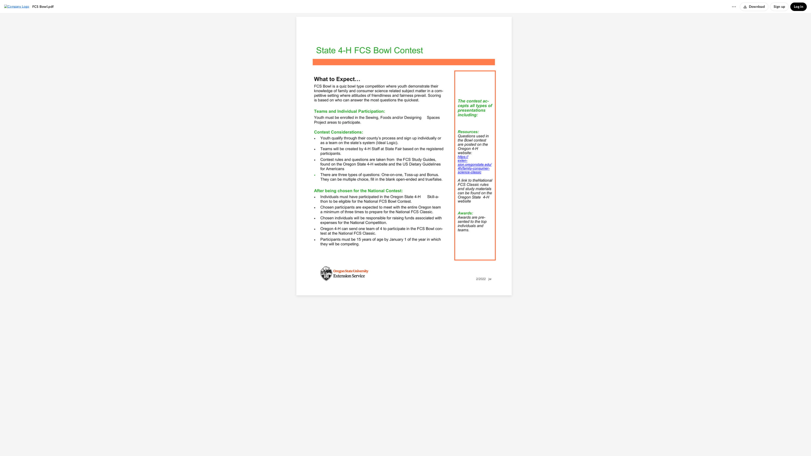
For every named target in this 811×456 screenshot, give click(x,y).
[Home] (16, 6)
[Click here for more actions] (734, 7)
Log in (798, 6)
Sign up (779, 6)
